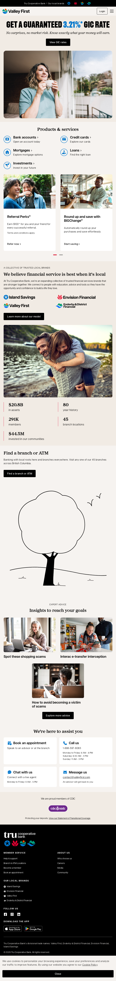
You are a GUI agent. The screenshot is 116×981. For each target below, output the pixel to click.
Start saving (71, 243)
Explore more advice (58, 715)
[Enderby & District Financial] (88, 3)
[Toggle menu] (112, 11)
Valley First (12, 895)
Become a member (12, 867)
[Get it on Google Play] (33, 928)
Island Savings (13, 886)
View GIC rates (58, 42)
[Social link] (5, 914)
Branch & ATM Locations (15, 863)
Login (102, 11)
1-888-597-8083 (72, 748)
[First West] (16, 11)
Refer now (13, 243)
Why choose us (64, 858)
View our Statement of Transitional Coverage (69, 818)
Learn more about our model (23, 316)
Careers (61, 863)
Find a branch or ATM (19, 473)
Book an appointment (29, 743)
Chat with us (22, 772)
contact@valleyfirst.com (76, 777)
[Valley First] (82, 3)
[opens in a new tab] (58, 808)
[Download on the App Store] (13, 928)
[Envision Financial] (75, 3)
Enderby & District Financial (19, 900)
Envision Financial (15, 891)
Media (60, 867)
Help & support (10, 858)
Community (62, 872)
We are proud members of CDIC (58, 798)
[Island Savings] (69, 3)
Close (58, 973)
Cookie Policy (90, 964)
